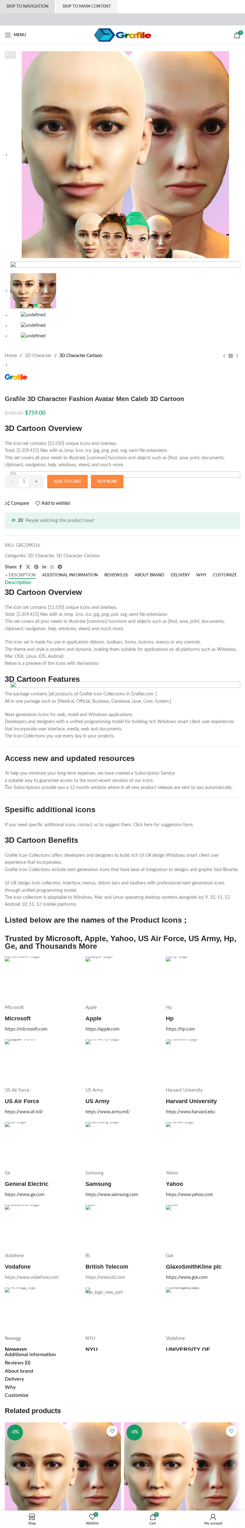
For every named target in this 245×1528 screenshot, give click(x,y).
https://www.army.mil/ (107, 1112)
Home (11, 356)
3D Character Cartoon (80, 356)
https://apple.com (102, 1029)
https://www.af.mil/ (24, 1112)
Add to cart (67, 482)
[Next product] (237, 356)
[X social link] (28, 567)
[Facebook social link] (20, 567)
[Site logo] (122, 35)
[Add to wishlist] (112, 1431)
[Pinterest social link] (36, 567)
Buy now (107, 482)
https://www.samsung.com (111, 1195)
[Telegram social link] (60, 567)
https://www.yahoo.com (189, 1195)
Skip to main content (87, 6)
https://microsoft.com (26, 1029)
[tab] (22, 575)
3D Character (38, 356)
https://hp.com (180, 1029)
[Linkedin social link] (44, 567)
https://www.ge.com (25, 1195)
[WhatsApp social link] (52, 567)
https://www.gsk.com (187, 1277)
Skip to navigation (27, 6)
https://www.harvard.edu (190, 1112)
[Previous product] (224, 356)
